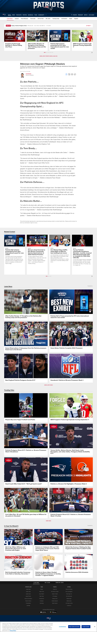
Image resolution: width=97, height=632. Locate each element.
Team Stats (41, 596)
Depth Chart (41, 591)
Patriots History (28, 600)
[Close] (94, 626)
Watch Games (54, 603)
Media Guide (69, 600)
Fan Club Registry (69, 591)
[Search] (71, 15)
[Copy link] (75, 74)
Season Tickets (55, 593)
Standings (42, 603)
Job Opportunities (69, 603)
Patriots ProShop (69, 589)
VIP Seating (55, 596)
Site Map (28, 605)
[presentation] (92, 52)
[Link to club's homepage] (4, 14)
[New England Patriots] (48, 618)
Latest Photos (28, 596)
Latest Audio (28, 593)
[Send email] (72, 75)
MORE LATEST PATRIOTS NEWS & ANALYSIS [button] (48, 56)
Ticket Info (55, 589)
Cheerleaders (28, 603)
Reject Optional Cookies (74, 626)
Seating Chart (54, 598)
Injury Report (41, 593)
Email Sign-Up (69, 593)
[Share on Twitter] (69, 75)
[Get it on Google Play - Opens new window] (53, 613)
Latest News (28, 589)
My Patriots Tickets (54, 591)
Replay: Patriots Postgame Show (19, 25)
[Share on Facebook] (66, 75)
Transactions (41, 598)
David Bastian (28, 73)
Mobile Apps (69, 598)
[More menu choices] (46, 14)
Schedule (41, 600)
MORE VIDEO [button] (48, 520)
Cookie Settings (62, 626)
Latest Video (28, 591)
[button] (45, 52)
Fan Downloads (69, 596)
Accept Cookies (86, 626)
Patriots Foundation (28, 598)
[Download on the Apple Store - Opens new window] (43, 612)
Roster (41, 589)
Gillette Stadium (55, 600)
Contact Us (69, 605)
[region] (48, 627)
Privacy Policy (13, 630)
